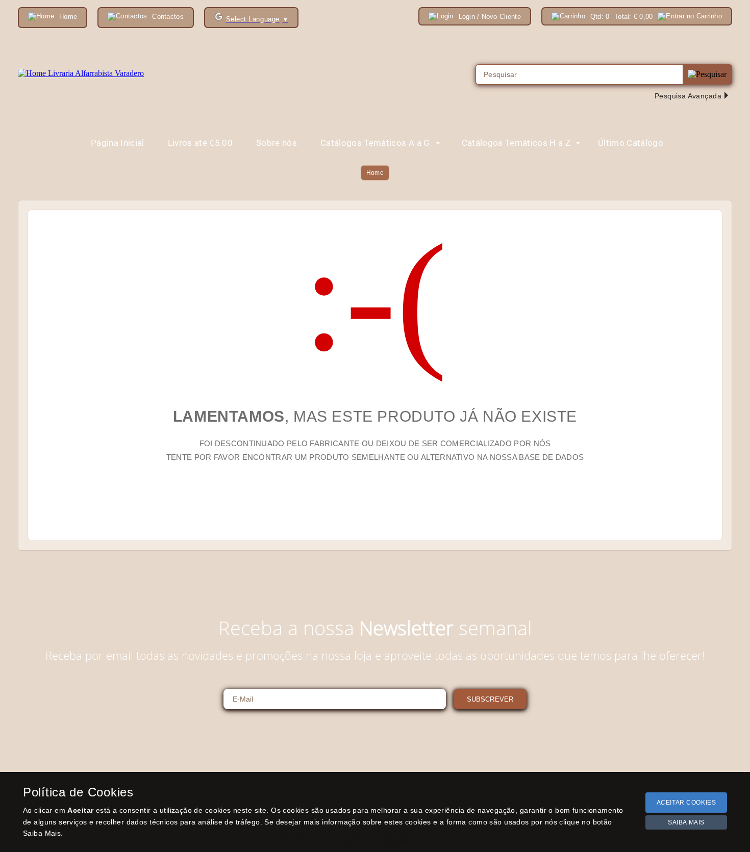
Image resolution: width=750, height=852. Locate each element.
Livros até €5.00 (200, 143)
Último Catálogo (630, 143)
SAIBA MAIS (686, 822)
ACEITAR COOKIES (686, 802)
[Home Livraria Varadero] (81, 73)
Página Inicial (117, 143)
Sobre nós (276, 143)
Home (375, 172)
